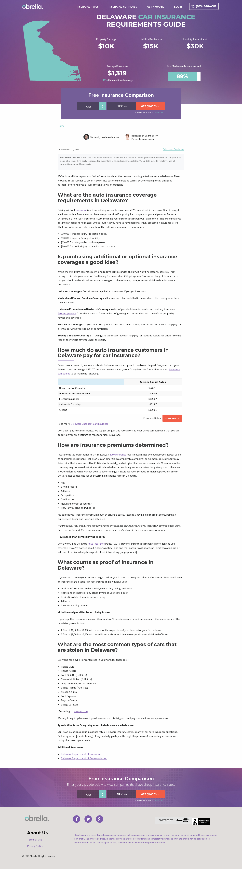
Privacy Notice (35, 846)
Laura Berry (151, 135)
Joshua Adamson (110, 137)
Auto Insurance (96, 543)
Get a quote (155, 6)
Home (61, 125)
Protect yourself (67, 313)
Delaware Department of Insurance (81, 754)
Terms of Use (158, 112)
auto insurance (117, 454)
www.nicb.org (81, 711)
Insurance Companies (123, 6)
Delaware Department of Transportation (84, 758)
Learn (178, 6)
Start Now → (172, 418)
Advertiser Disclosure (173, 149)
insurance (81, 210)
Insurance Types (88, 6)
